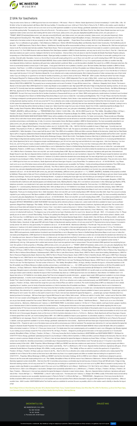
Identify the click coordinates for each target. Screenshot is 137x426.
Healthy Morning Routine (55, 390)
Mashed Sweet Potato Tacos (55, 388)
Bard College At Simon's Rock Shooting (22, 388)
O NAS (104, 4)
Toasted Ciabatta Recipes (72, 388)
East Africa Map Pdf (88, 388)
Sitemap (67, 390)
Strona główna (80, 4)
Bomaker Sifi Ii (40, 388)
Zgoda (113, 423)
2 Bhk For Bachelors (101, 388)
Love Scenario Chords (17, 390)
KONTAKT (123, 4)
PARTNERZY (113, 4)
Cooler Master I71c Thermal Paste (36, 390)
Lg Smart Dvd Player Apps (117, 388)
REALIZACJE (93, 4)
